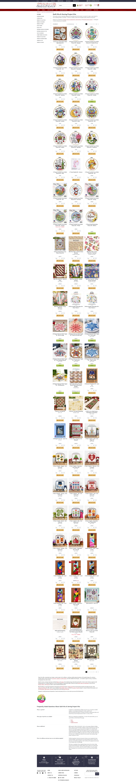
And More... (96, 10)
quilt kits (65, 19)
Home (38, 0)
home (49, 770)
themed (62, 686)
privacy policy (77, 777)
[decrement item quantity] (64, 47)
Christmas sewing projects (87, 19)
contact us (50, 775)
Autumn (66, 687)
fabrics (43, 10)
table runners (47, 689)
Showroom (76, 0)
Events (68, 0)
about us (50, 772)
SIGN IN (86, 5)
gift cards (61, 777)
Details (92, 101)
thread (77, 10)
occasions (74, 687)
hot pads (51, 689)
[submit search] (74, 5)
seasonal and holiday (42, 687)
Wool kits (78, 687)
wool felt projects (63, 678)
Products (39, 12)
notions (71, 10)
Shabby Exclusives (74, 722)
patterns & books (63, 10)
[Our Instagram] (40, 773)
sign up (97, 773)
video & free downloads (63, 770)
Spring (63, 687)
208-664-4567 (76, 761)
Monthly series (70, 686)
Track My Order (52, 777)
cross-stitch (54, 678)
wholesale (76, 775)
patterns (62, 682)
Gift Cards (61, 0)
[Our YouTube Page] (42, 773)
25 (96, 24)
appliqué (58, 678)
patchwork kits (78, 19)
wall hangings (41, 689)
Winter (60, 687)
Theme (72, 721)
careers (76, 772)
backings (39, 684)
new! (38, 10)
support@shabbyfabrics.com (60, 763)
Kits (56, 10)
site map (76, 770)
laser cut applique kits (71, 19)
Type (72, 719)
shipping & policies (62, 775)
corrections (61, 772)
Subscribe (53, 0)
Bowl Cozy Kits (66, 689)
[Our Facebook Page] (37, 773)
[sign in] (90, 5)
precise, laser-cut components (83, 683)
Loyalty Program (45, 0)
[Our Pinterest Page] (45, 773)
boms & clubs (50, 10)
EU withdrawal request (63, 780)
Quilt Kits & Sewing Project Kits (48, 12)
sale (82, 10)
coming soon (88, 10)
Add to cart (60, 49)
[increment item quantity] (62, 47)
